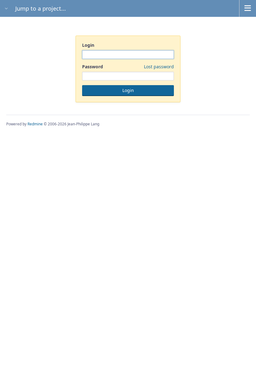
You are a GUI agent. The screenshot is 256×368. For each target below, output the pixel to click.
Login (88, 45)
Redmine (35, 124)
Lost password (159, 67)
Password (128, 67)
